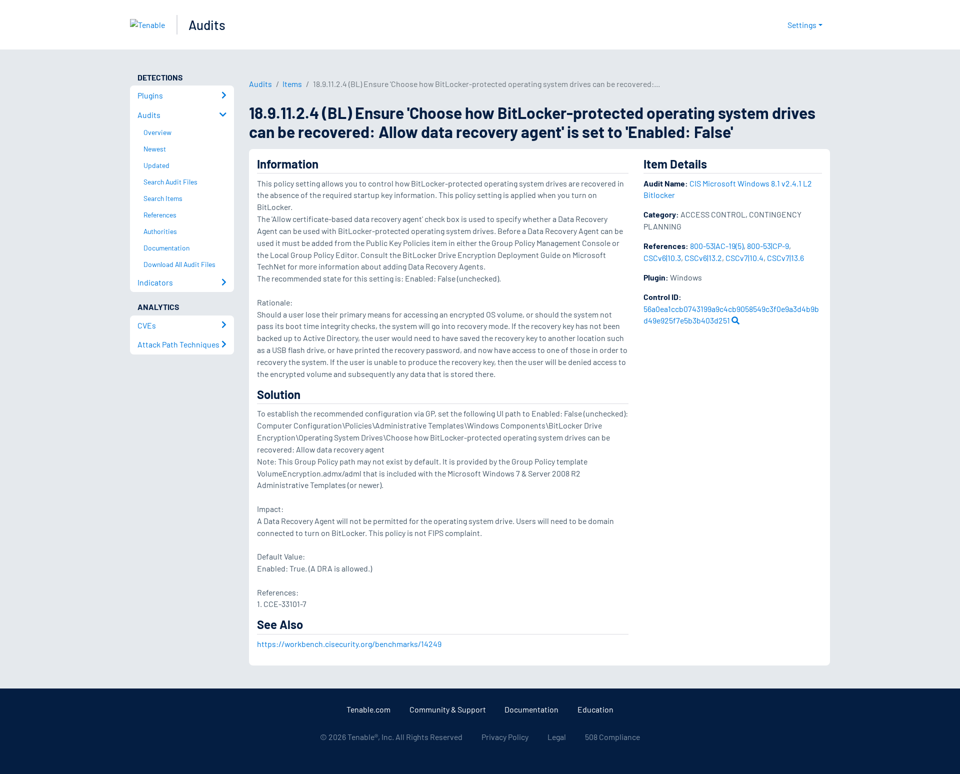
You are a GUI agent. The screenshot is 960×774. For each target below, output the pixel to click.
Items (292, 83)
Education (596, 709)
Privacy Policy (505, 737)
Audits (207, 24)
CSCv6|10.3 (662, 257)
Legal (557, 737)
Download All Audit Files (180, 264)
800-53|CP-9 (768, 245)
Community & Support (448, 709)
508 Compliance (612, 737)
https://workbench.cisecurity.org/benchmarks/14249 (349, 643)
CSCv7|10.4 (745, 257)
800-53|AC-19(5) (717, 245)
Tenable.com (368, 709)
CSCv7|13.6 (785, 257)
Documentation (531, 709)
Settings (802, 25)
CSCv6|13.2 (703, 257)
